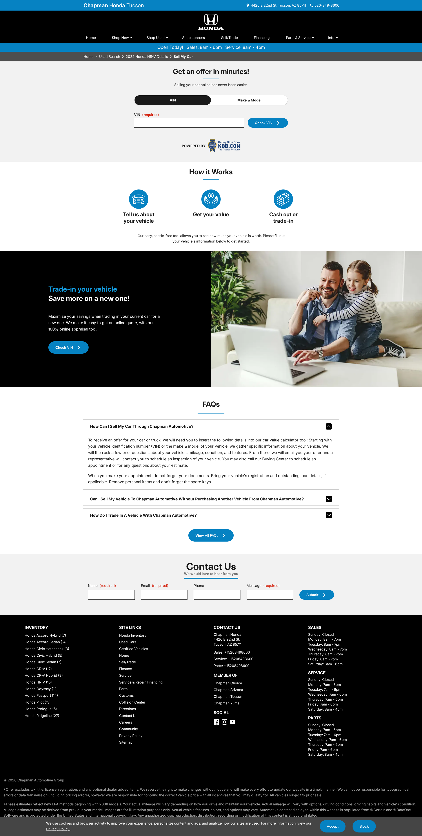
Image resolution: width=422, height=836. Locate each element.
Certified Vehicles (133, 649)
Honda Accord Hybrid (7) (45, 635)
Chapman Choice (228, 683)
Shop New (120, 37)
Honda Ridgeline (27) (42, 715)
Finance (125, 669)
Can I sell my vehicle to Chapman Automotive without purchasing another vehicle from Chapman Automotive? (197, 499)
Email (154, 585)
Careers (125, 722)
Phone (199, 585)
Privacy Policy (130, 735)
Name (102, 585)
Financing (262, 37)
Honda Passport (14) (41, 695)
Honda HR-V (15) (38, 682)
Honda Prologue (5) (41, 709)
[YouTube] (232, 722)
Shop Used (156, 37)
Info (331, 37)
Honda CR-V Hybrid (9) (44, 675)
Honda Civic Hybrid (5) (43, 655)
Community (128, 729)
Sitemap (126, 742)
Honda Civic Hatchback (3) (47, 649)
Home (91, 37)
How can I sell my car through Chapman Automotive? (141, 426)
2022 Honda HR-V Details (147, 56)
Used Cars (127, 642)
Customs (126, 695)
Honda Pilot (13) (38, 702)
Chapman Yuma (227, 703)
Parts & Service (298, 37)
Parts (123, 689)
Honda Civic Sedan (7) (43, 662)
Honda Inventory (132, 635)
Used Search (109, 56)
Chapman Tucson (228, 696)
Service (125, 675)
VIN (173, 100)
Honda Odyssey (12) (41, 689)
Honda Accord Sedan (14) (46, 642)
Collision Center (132, 702)
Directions (127, 709)
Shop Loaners (193, 37)
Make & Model (249, 100)
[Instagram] (224, 722)
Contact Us (128, 715)
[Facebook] (216, 722)
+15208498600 (237, 652)
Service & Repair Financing (141, 682)
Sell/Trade (229, 37)
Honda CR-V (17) (38, 669)
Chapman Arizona (228, 689)
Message (263, 585)
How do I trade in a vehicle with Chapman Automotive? (143, 515)
